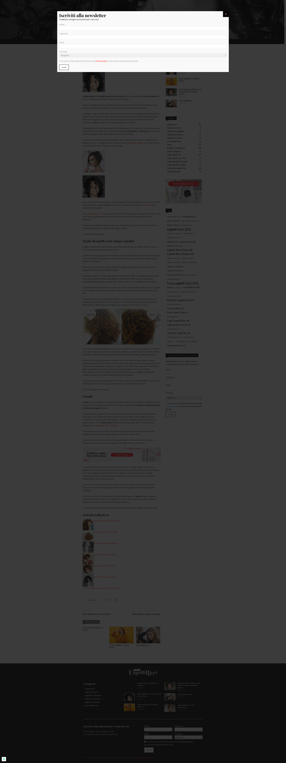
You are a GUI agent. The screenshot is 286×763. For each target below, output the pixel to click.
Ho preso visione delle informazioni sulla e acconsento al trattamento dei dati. (99, 61)
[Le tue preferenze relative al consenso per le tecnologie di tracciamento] (4, 759)
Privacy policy (101, 61)
